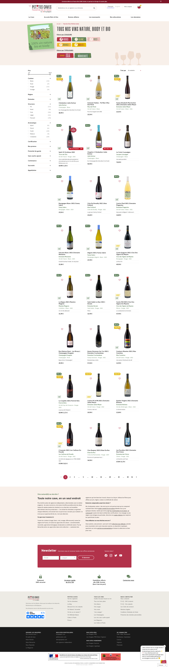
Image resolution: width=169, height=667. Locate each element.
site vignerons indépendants (64, 642)
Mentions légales (125, 609)
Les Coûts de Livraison (127, 606)
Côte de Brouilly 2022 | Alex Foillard (97, 204)
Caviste (119, 639)
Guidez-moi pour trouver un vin (102, 598)
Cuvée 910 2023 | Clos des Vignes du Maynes (125, 303)
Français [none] (110, 6)
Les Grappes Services (92, 643)
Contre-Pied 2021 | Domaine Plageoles (126, 204)
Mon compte (128, 6)
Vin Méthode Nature (73, 615)
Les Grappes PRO (91, 634)
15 (101, 477)
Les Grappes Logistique (93, 646)
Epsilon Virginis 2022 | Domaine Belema (127, 401)
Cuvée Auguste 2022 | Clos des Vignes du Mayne (127, 253)
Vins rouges (97, 606)
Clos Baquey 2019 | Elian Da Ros (98, 450)
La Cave (31, 17)
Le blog (69, 604)
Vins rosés (97, 609)
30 (127, 477)
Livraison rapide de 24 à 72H (69, 581)
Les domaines (135, 17)
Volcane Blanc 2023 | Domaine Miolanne (69, 253)
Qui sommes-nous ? (31, 634)
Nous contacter (125, 598)
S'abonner (86, 557)
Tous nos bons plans (100, 601)
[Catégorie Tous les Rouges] (64, 39)
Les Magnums (98, 620)
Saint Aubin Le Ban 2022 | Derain (96, 303)
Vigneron (119, 642)
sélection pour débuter (119, 524)
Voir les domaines (72, 601)
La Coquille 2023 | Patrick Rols (69, 401)
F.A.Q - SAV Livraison (127, 601)
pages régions (118, 515)
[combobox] (68, 558)
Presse (69, 620)
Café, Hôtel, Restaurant (123, 634)
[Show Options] (75, 558)
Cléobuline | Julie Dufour (67, 103)
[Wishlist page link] (30, 6)
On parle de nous (31, 637)
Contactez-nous (128, 580)
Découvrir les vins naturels (75, 606)
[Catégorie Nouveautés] (82, 55)
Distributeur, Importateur (123, 637)
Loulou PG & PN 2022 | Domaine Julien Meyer (98, 401)
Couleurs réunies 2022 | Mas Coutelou (126, 352)
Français (161, 665)
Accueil (59, 24)
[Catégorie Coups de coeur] (65, 55)
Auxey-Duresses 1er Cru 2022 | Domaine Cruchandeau (97, 352)
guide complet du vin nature (106, 508)
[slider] (28, 74)
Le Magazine (29, 647)
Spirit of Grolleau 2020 (67, 152)
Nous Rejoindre (30, 645)
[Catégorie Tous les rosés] (94, 39)
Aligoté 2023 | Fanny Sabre (96, 253)
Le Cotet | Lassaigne (123, 152)
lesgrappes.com (60, 634)
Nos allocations (115, 17)
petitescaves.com (61, 637)
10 (92, 477)
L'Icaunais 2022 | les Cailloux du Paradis (70, 451)
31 (132, 477)
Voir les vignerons (72, 598)
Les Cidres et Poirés (100, 623)
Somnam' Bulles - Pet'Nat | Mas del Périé (98, 104)
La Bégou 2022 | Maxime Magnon (67, 303)
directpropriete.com (61, 639)
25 (119, 477)
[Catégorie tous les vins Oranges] (64, 45)
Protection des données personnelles (131, 615)
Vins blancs (97, 604)
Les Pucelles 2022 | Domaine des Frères (126, 451)
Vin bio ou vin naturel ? (73, 612)
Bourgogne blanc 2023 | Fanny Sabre (69, 204)
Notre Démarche (30, 642)
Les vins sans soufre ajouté (102, 617)
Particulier (119, 645)
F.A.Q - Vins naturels (127, 604)
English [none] (117, 6)
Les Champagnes (99, 615)
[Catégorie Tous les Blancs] (79, 39)
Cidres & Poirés (71, 617)
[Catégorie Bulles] (79, 45)
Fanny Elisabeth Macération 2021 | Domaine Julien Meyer (126, 104)
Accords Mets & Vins (51, 17)
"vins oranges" (98, 612)
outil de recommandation (104, 528)
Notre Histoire (30, 639)
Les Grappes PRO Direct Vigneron (96, 637)
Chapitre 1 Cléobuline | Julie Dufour (97, 153)
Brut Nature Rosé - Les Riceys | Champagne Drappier (69, 352)
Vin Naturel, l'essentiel (73, 609)
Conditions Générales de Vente (129, 612)
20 (110, 477)
